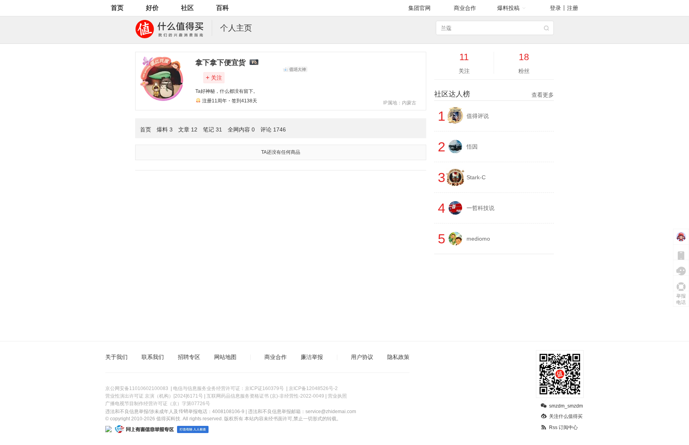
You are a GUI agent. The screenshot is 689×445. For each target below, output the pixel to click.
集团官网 (419, 8)
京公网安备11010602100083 (136, 388)
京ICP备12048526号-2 (313, 388)
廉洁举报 (312, 357)
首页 (117, 7)
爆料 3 (165, 129)
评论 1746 (273, 129)
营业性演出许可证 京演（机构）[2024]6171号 (154, 396)
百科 (222, 7)
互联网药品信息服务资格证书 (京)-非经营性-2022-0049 (265, 396)
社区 (187, 7)
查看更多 (543, 95)
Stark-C (476, 177)
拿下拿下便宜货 (220, 63)
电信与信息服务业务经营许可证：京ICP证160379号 (228, 388)
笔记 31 (212, 129)
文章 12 (187, 129)
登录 (555, 8)
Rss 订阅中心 (563, 427)
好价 (152, 7)
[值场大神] (295, 69)
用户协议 (362, 357)
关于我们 (116, 357)
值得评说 (478, 116)
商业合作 (465, 8)
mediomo (478, 238)
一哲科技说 (480, 208)
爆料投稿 (508, 8)
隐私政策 (398, 357)
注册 (572, 8)
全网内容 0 (241, 129)
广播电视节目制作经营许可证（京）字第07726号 (157, 403)
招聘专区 (189, 357)
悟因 (472, 146)
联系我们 (153, 357)
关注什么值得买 (566, 416)
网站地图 (225, 357)
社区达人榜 (494, 94)
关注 (214, 77)
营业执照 (337, 396)
